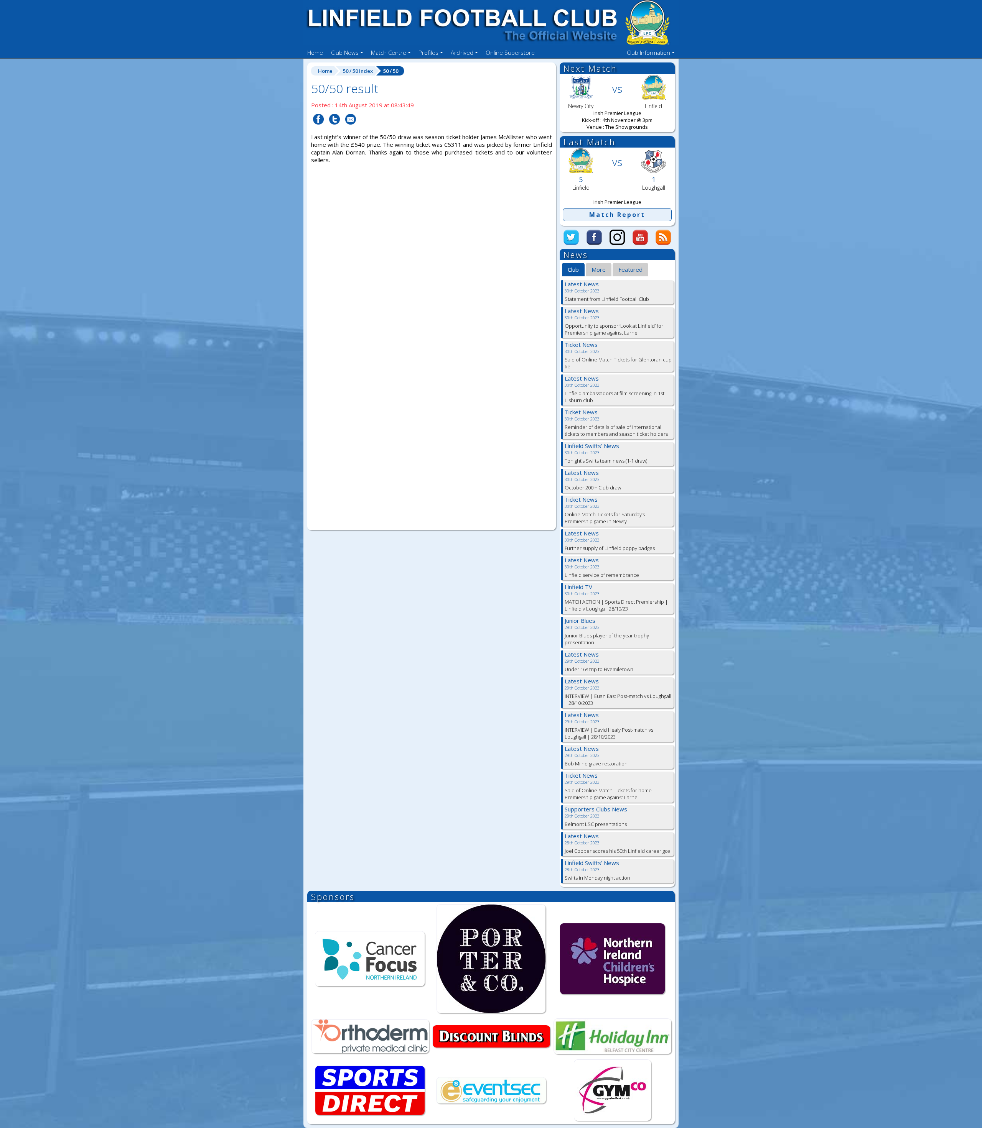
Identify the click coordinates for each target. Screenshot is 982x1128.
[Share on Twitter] (334, 129)
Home (315, 52)
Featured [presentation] (630, 269)
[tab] (573, 270)
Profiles (428, 52)
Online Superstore (510, 52)
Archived (462, 52)
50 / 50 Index (358, 70)
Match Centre (388, 52)
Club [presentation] (573, 269)
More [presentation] (599, 269)
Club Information (648, 52)
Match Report (617, 214)
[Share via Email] (350, 129)
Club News (345, 52)
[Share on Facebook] (318, 129)
